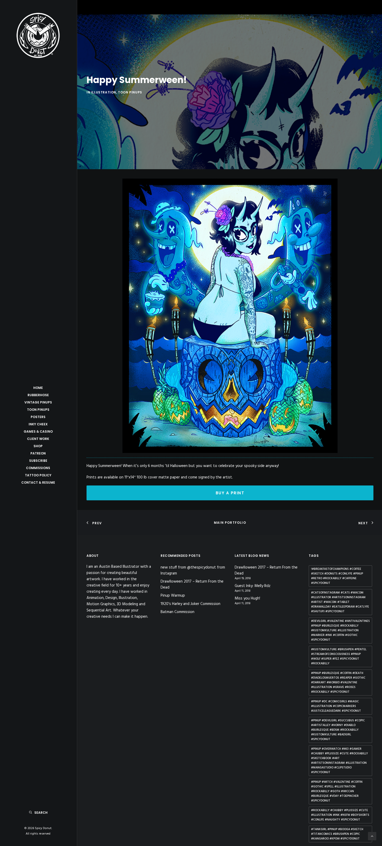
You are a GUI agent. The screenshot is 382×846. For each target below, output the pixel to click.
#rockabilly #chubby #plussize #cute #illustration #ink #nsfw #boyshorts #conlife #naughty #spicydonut (340, 815)
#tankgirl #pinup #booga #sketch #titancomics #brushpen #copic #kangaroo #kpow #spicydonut (337, 834)
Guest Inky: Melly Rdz (253, 586)
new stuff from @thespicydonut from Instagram (193, 570)
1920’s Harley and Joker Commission (190, 604)
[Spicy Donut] (38, 35)
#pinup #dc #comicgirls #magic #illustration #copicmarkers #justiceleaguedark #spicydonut (336, 706)
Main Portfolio (230, 522)
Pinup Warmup (173, 595)
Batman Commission (177, 612)
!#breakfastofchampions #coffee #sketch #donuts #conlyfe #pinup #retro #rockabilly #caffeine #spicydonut (337, 576)
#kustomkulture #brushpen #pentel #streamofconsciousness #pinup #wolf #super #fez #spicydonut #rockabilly (338, 656)
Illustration (103, 92)
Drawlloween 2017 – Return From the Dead (192, 584)
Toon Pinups (130, 92)
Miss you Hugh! (247, 599)
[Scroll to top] (372, 836)
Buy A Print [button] (230, 493)
